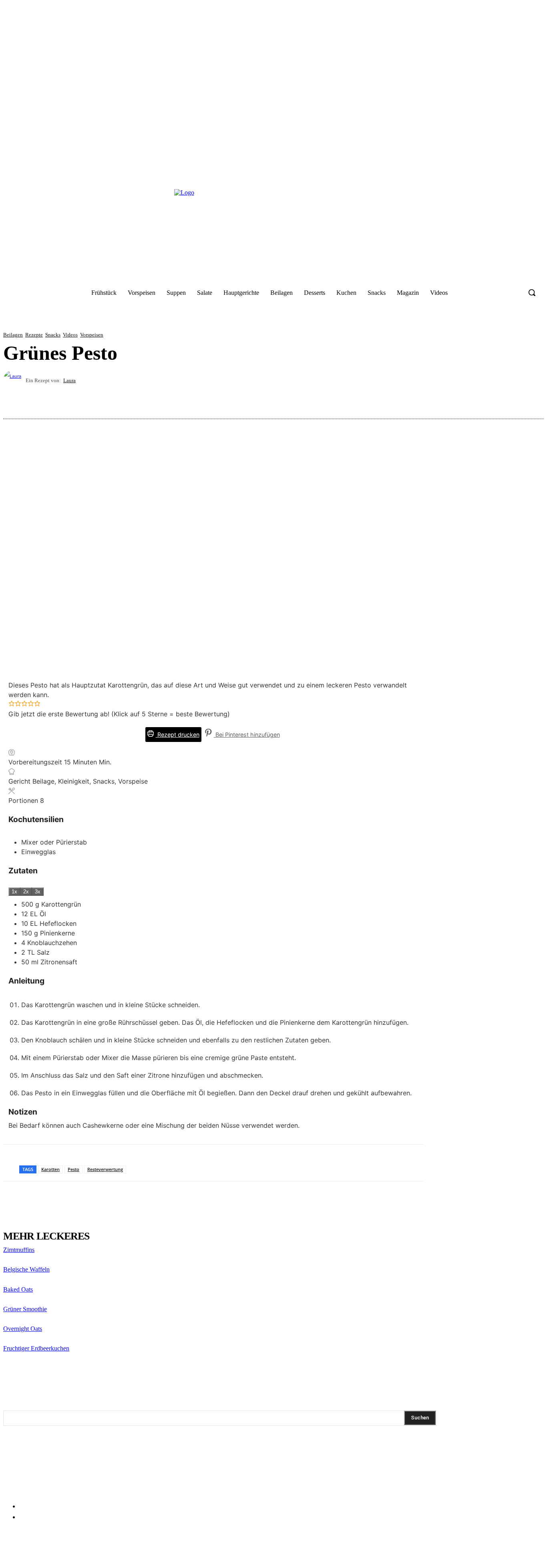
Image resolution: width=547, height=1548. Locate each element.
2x (26, 892)
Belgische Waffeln (26, 1269)
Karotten (50, 1169)
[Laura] (14, 380)
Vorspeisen (91, 334)
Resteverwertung (105, 1169)
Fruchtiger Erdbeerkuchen (36, 1348)
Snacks (52, 334)
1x (14, 892)
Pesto (73, 1169)
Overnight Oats (22, 1328)
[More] (530, 399)
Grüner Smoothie (25, 1309)
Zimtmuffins (18, 1249)
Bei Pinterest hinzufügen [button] (247, 734)
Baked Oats (18, 1289)
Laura (69, 380)
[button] (532, 292)
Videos (70, 334)
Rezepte (34, 334)
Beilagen (13, 334)
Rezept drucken (177, 734)
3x (37, 892)
